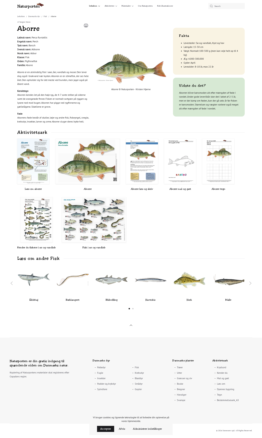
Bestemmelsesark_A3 (228, 400)
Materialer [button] (126, 6)
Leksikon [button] (93, 6)
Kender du (222, 372)
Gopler (138, 389)
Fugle (100, 372)
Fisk (137, 367)
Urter (179, 372)
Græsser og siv (184, 378)
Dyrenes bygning (225, 389)
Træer (180, 367)
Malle (228, 299)
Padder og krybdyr (106, 383)
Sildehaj (33, 299)
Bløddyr (139, 378)
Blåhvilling (112, 299)
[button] (131, 68)
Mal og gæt (223, 378)
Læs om (221, 383)
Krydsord (221, 367)
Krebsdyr (139, 372)
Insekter (101, 378)
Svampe (181, 400)
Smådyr (139, 383)
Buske (180, 383)
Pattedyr (101, 367)
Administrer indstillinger (147, 428)
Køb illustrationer (165, 6)
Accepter (105, 428)
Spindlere (102, 389)
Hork (189, 299)
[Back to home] (30, 6)
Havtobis (150, 299)
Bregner (181, 389)
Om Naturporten (145, 6)
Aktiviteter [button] (109, 6)
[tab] (129, 308)
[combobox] (226, 6)
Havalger (181, 394)
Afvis (122, 428)
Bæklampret (72, 299)
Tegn (219, 394)
